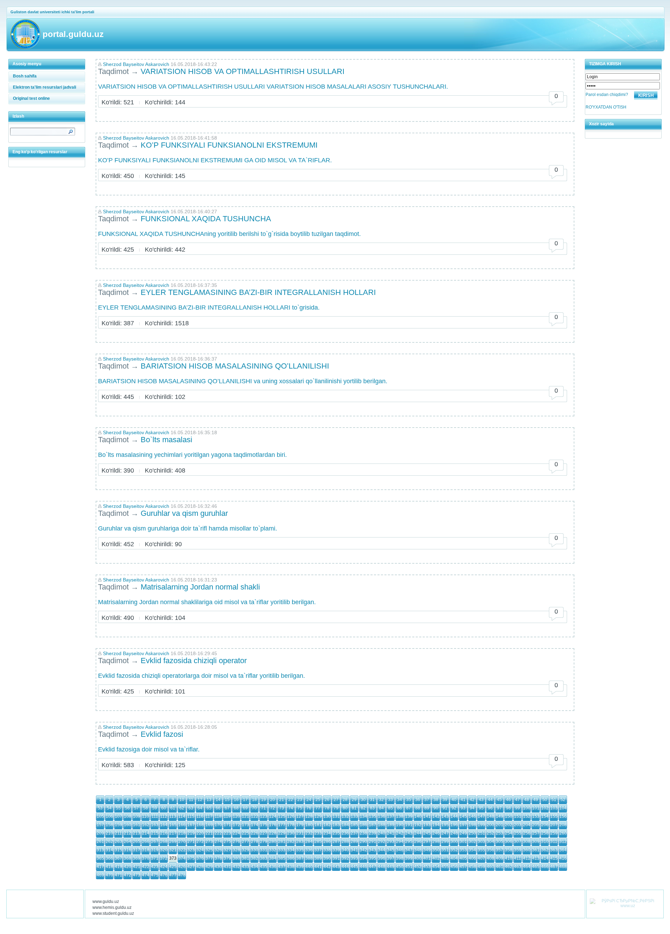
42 (472, 799)
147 (481, 816)
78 (327, 808)
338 (327, 849)
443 (336, 866)
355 (481, 849)
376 (200, 858)
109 (136, 816)
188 (381, 824)
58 (145, 808)
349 (427, 849)
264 (127, 841)
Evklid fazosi (162, 734)
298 (436, 841)
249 (463, 833)
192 (418, 824)
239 (372, 833)
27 (336, 799)
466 (545, 866)
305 (499, 841)
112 (163, 816)
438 (291, 866)
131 (336, 816)
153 (535, 816)
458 (472, 866)
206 (545, 824)
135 (372, 816)
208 (563, 824)
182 (327, 824)
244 (418, 833)
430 (218, 866)
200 (490, 824)
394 (363, 858)
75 (299, 808)
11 (191, 799)
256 (526, 833)
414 (545, 858)
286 (327, 841)
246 (436, 833)
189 (390, 824)
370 (145, 858)
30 (363, 799)
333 (281, 849)
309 (535, 841)
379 (227, 858)
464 (526, 866)
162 (145, 824)
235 (336, 833)
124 (272, 816)
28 (345, 799)
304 (490, 841)
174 (254, 824)
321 (173, 849)
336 (309, 849)
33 (390, 799)
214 (145, 833)
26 (327, 799)
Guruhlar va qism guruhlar (184, 513)
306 (508, 841)
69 (245, 808)
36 (417, 799)
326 (218, 849)
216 (164, 833)
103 (554, 808)
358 (508, 849)
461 (499, 866)
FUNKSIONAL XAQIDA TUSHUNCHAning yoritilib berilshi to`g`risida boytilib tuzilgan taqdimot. (229, 233)
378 (218, 858)
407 (481, 858)
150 (508, 816)
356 (490, 849)
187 (372, 824)
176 (272, 824)
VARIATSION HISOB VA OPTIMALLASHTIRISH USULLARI (242, 71)
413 (535, 858)
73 (281, 808)
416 (563, 858)
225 (245, 833)
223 (227, 833)
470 (109, 875)
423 (154, 866)
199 (481, 824)
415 (554, 858)
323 (191, 849)
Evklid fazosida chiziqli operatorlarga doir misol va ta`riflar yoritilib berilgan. (201, 675)
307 (517, 841)
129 (318, 816)
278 (254, 841)
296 (418, 841)
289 (354, 841)
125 (281, 816)
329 (245, 849)
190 (399, 824)
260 (563, 833)
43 (481, 799)
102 (545, 808)
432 (236, 866)
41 (463, 799)
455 (445, 866)
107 (118, 816)
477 (173, 875)
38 (435, 799)
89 (426, 808)
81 (354, 808)
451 (408, 866)
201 (499, 824)
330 (254, 849)
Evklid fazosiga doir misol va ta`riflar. (149, 749)
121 (245, 816)
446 (363, 866)
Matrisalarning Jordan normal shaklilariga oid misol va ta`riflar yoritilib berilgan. (207, 602)
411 (517, 858)
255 (517, 833)
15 (227, 799)
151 (517, 816)
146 (472, 816)
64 (200, 808)
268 (164, 841)
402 (436, 858)
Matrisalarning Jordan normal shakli (200, 587)
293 (390, 841)
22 (290, 799)
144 (454, 816)
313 (100, 849)
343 (372, 849)
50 (544, 799)
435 (263, 866)
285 (318, 841)
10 (181, 799)
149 (499, 816)
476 (164, 875)
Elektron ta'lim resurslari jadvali (44, 87)
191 (408, 824)
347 (408, 849)
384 (272, 858)
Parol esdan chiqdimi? (607, 94)
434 (254, 866)
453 (427, 866)
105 (100, 816)
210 (109, 833)
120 (236, 816)
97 (499, 808)
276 (236, 841)
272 (200, 841)
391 (336, 858)
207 (554, 824)
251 (481, 833)
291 (372, 841)
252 (490, 833)
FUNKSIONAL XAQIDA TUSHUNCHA (206, 218)
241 (390, 833)
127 (300, 816)
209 (100, 833)
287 (336, 841)
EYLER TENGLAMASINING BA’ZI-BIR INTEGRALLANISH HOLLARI (258, 292)
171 (227, 824)
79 (336, 808)
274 (218, 841)
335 (300, 849)
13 (209, 799)
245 (427, 833)
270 (182, 841)
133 (354, 816)
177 (281, 824)
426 (182, 866)
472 (127, 875)
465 (535, 866)
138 (399, 816)
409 (499, 858)
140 (418, 816)
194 (436, 824)
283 (300, 841)
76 (308, 808)
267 (154, 841)
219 (191, 833)
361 (535, 849)
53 (100, 808)
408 (490, 858)
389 (318, 858)
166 (182, 824)
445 (354, 866)
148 (490, 816)
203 (517, 824)
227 (263, 833)
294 (399, 841)
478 (182, 875)
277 (245, 841)
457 (463, 866)
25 (317, 799)
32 (381, 799)
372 (164, 858)
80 (345, 808)
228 (272, 833)
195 (445, 824)
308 (526, 841)
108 (127, 816)
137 (390, 816)
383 (263, 858)
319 (154, 849)
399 (408, 858)
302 (472, 841)
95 (481, 808)
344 (381, 849)
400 (418, 858)
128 (309, 816)
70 (254, 808)
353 (463, 849)
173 (245, 824)
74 (290, 808)
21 (281, 799)
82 (363, 808)
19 (263, 799)
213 (136, 833)
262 (109, 841)
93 (463, 808)
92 (454, 808)
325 (209, 849)
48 (526, 799)
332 (272, 849)
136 (381, 816)
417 (100, 866)
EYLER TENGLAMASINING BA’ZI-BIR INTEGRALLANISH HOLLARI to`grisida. (209, 307)
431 (227, 866)
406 (472, 858)
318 (145, 849)
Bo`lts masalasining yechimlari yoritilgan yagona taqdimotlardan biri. (192, 454)
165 (173, 824)
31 (372, 799)
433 (245, 866)
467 (554, 866)
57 (136, 808)
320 (164, 849)
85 (390, 808)
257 (535, 833)
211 (118, 833)
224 (236, 833)
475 (154, 875)
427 (191, 866)
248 (454, 833)
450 (399, 866)
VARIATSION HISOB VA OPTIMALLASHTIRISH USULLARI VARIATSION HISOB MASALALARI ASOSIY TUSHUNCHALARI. (273, 86)
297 (427, 841)
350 (436, 849)
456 (454, 866)
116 (199, 816)
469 (100, 875)
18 (254, 799)
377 (209, 858)
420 (127, 866)
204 (526, 824)
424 (164, 866)
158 (109, 824)
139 (408, 816)
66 (218, 808)
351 (445, 849)
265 (136, 841)
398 (399, 858)
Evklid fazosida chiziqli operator (194, 660)
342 (363, 849)
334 (291, 849)
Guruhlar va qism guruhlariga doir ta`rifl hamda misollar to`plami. (187, 528)
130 (327, 816)
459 (481, 866)
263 (118, 841)
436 (272, 866)
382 (254, 858)
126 (291, 816)
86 (399, 808)
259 (554, 833)
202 (508, 824)
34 (399, 799)
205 (535, 824)
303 (481, 841)
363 (554, 849)
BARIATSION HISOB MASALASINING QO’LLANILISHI (235, 366)
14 (218, 799)
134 (363, 816)
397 (390, 858)
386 (291, 858)
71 (263, 808)
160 (127, 824)
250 (472, 833)
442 (327, 866)
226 (254, 833)
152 (526, 816)
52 (562, 799)
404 (454, 858)
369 (136, 858)
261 (100, 841)
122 (254, 816)
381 (245, 858)
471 (118, 875)
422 (145, 866)
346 (399, 849)
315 (118, 849)
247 (445, 833)
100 (526, 808)
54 (109, 808)
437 (281, 866)
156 (563, 816)
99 (517, 808)
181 (318, 824)
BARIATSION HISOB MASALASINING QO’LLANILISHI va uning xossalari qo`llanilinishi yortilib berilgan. (242, 381)
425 (173, 866)
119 (227, 816)
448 (381, 866)
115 (190, 816)
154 (545, 816)
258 (545, 833)
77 (317, 808)
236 (345, 833)
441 (318, 866)
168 (200, 824)
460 (490, 866)
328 (236, 849)
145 (463, 816)
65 (209, 808)
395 (372, 858)
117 (209, 816)
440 (309, 866)
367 (118, 858)
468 (563, 866)
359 (517, 849)
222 (218, 833)
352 (454, 849)
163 (154, 824)
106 (109, 816)
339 (336, 849)
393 (354, 858)
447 (372, 866)
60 (163, 808)
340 (345, 849)
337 (318, 849)
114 (181, 816)
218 (182, 833)
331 (263, 849)
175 (263, 824)
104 (563, 808)
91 (444, 808)
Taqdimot (113, 71)
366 (109, 858)
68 (236, 808)
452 (418, 866)
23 (299, 799)
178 (291, 824)
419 (118, 866)
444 (345, 866)
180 (309, 824)
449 (390, 866)
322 (182, 849)
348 (418, 849)
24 (308, 799)
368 (127, 858)
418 (109, 866)
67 (227, 808)
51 (553, 799)
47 (517, 799)
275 (227, 841)
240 (381, 833)
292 (381, 841)
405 (463, 858)
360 (526, 849)
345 (390, 849)
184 (345, 824)
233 (318, 833)
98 (508, 808)
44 (490, 799)
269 (173, 841)
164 (164, 824)
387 (300, 858)
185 (354, 824)
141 (427, 816)
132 (345, 816)
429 (209, 866)
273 (209, 841)
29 (354, 799)
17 (245, 799)
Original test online (31, 98)
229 (281, 833)
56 (127, 808)
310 (545, 841)
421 (136, 866)
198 (472, 824)
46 (508, 799)
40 (454, 799)
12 (200, 799)
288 (345, 841)
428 (200, 866)
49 (535, 799)
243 (408, 833)
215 (154, 833)
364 (563, 849)
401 (427, 858)
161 (136, 824)
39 (444, 799)
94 (472, 808)
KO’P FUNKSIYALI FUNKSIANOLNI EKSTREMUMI (229, 145)
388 (309, 858)
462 (508, 866)
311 (553, 841)
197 (463, 824)
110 (145, 816)
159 (118, 824)
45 (499, 799)
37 (426, 799)
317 (136, 849)
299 (445, 841)
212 (127, 833)
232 (309, 833)
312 (563, 841)
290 (363, 841)
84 (381, 808)
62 (181, 808)
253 (499, 833)
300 (454, 841)
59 (154, 808)
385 (281, 858)
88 (417, 808)
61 (172, 808)
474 (145, 875)
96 (490, 808)
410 (508, 858)
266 (145, 841)
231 (300, 833)
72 (272, 808)
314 (109, 849)
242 (399, 833)
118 (218, 816)
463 (517, 866)
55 (118, 808)
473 (136, 875)
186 (363, 824)
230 (291, 833)
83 (372, 808)
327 (227, 849)
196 (454, 824)
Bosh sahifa (25, 76)
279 (263, 841)
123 (263, 816)
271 (191, 841)
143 (445, 816)
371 (154, 858)
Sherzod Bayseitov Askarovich (136, 64)
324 (200, 849)
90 (435, 808)
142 (436, 816)
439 (300, 866)
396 (381, 858)
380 (236, 858)
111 (154, 816)
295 (408, 841)
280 (272, 841)
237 (354, 833)
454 (436, 866)
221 (209, 833)
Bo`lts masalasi (166, 439)
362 (545, 849)
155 (554, 816)
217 (173, 833)
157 (100, 824)
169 (209, 824)
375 (191, 858)
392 (345, 858)
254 (508, 833)
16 (236, 799)
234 (327, 833)
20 (272, 799)
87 (408, 808)
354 (472, 849)
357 (499, 849)
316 (127, 849)
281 (281, 841)
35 (408, 799)
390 (327, 858)
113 (172, 816)
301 (463, 841)
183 (336, 824)
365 (100, 858)
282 (291, 841)
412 (526, 858)
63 (190, 808)
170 (218, 824)
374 (182, 858)
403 (445, 858)
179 (300, 824)
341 (354, 849)
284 (309, 841)
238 (363, 833)
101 (535, 808)
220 (200, 833)
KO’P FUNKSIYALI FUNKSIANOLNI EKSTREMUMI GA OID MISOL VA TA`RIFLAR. (215, 160)
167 (191, 824)
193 (427, 824)
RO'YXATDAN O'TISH (606, 107)
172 (236, 824)
